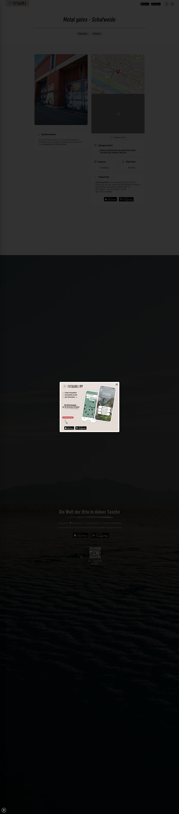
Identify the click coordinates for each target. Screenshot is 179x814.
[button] (116, 384)
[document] (89, 407)
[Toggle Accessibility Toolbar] (3, 810)
